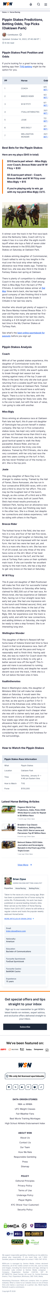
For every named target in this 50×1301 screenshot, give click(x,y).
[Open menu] (45, 4)
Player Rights (25, 1200)
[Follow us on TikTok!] (41, 1087)
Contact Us (25, 1142)
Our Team (25, 1147)
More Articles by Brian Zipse (18, 919)
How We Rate (25, 1152)
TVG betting (26, 66)
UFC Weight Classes (25, 1109)
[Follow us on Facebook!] (9, 1087)
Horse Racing (15, 12)
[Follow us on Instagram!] (28, 1087)
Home (4, 12)
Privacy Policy (25, 1185)
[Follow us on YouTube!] (22, 1087)
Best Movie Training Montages (25, 1118)
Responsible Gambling (25, 1157)
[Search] (38, 4)
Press (25, 1161)
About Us (25, 1137)
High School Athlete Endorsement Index (25, 1123)
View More (23, 864)
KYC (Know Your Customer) (25, 1204)
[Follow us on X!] (15, 1087)
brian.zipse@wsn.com (16, 931)
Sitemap (25, 1166)
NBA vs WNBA (25, 1104)
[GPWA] (17, 1242)
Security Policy (25, 1209)
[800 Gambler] (34, 1233)
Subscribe (25, 1026)
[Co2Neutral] (32, 1242)
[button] (45, 4)
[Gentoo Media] (14, 1233)
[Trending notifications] (31, 4)
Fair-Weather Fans (25, 1113)
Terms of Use (25, 1190)
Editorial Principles (25, 1180)
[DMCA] (11, 1225)
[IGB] (38, 1225)
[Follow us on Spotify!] (34, 1087)
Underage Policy (25, 1195)
